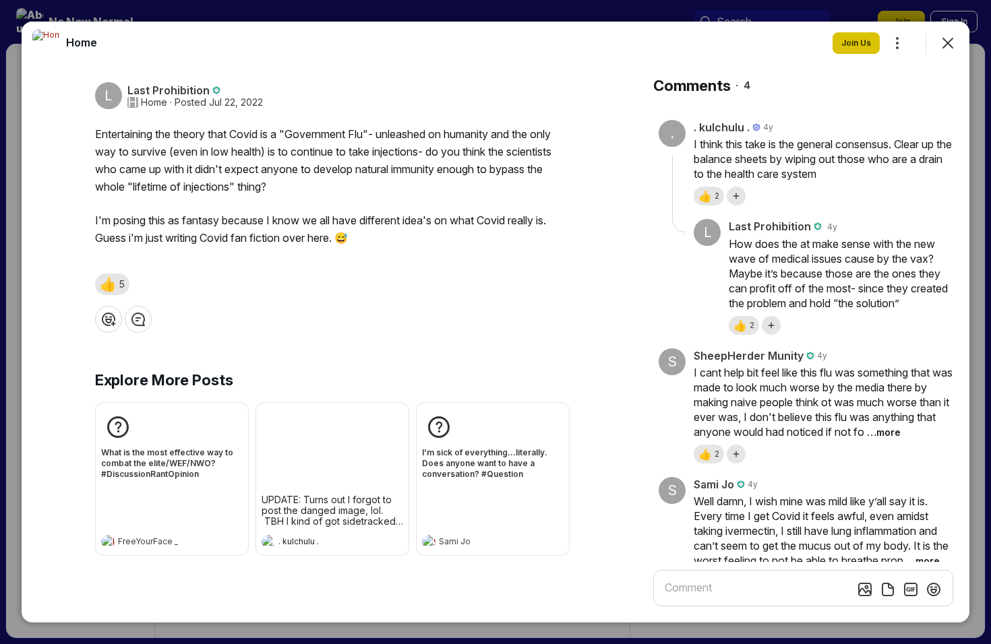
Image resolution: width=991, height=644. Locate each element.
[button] (112, 284)
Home (154, 102)
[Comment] (138, 319)
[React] (108, 319)
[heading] (158, 543)
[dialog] (495, 322)
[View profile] (108, 541)
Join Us (856, 43)
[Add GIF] (911, 589)
